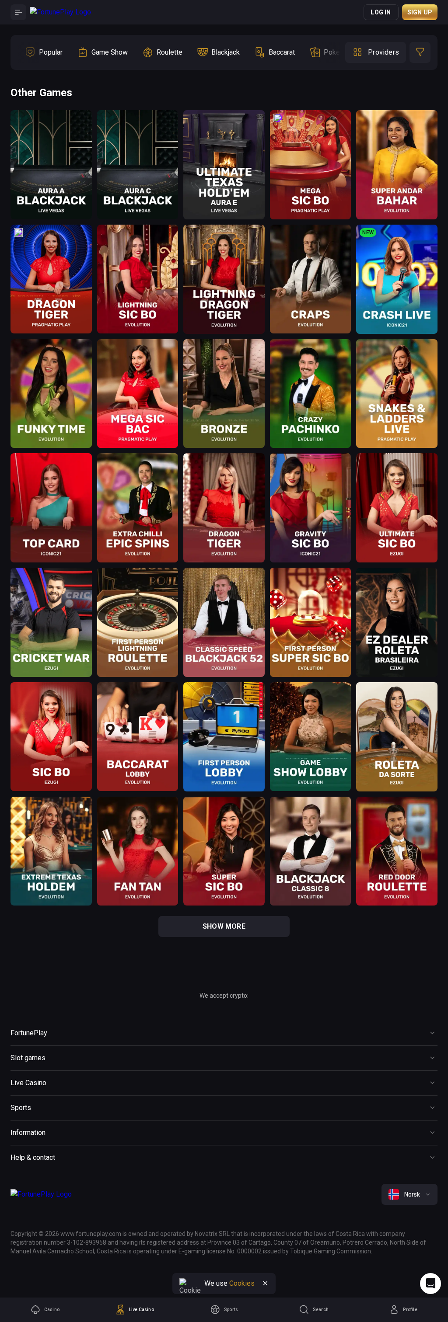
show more (224, 926)
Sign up (419, 12)
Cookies (242, 1283)
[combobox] (410, 1194)
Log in (381, 12)
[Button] (18, 12)
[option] (44, 52)
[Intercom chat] (430, 1283)
